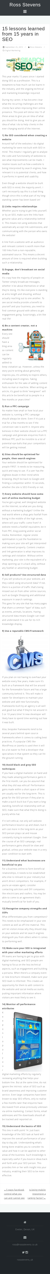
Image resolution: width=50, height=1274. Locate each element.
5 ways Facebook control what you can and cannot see (14, 1193)
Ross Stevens (25, 4)
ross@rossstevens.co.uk (25, 1244)
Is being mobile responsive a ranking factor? (37, 1193)
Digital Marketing (12, 50)
